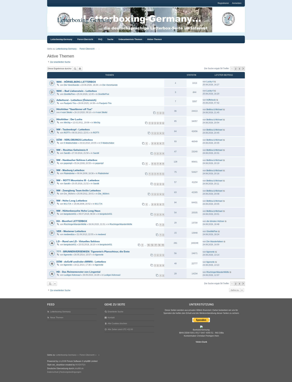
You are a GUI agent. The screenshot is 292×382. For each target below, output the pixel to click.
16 (152, 245)
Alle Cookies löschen (117, 323)
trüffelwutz (211, 100)
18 (159, 245)
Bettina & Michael (214, 109)
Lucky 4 (210, 81)
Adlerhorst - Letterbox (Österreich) (76, 100)
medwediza (69, 234)
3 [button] (239, 68)
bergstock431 (70, 214)
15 (148, 245)
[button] (243, 69)
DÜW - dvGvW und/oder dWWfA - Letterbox (81, 261)
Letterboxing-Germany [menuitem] (61, 39)
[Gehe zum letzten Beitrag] (215, 81)
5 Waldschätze (70, 143)
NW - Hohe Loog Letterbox (71, 200)
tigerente (68, 255)
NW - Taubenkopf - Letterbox (73, 129)
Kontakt (111, 317)
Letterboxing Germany (85, 20)
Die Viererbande (71, 85)
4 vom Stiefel (66, 112)
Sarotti (67, 153)
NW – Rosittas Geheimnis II (72, 150)
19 (163, 245)
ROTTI (67, 133)
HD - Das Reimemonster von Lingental (78, 271)
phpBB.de (79, 368)
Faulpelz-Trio (70, 103)
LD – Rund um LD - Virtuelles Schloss (78, 241)
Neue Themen (56, 317)
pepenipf (68, 163)
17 (155, 245)
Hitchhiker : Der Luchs (69, 119)
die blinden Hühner (215, 221)
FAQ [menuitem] (100, 39)
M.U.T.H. (68, 204)
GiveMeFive (69, 94)
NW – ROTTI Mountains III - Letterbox (77, 180)
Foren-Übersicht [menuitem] (85, 39)
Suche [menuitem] (110, 39)
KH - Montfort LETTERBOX (71, 221)
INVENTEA (80, 365)
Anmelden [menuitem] (236, 3)
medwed (102, 234)
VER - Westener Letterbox (71, 231)
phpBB (62, 361)
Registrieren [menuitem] (223, 3)
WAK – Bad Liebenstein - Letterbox (76, 91)
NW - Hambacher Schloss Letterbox (76, 160)
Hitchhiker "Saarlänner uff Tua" (74, 109)
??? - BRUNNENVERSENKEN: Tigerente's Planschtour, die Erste (93, 251)
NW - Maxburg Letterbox (70, 170)
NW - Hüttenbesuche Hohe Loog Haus (78, 210)
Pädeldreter (69, 173)
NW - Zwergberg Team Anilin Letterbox (78, 190)
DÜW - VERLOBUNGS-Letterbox (74, 139)
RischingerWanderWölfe (75, 224)
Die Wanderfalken (214, 241)
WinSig (67, 122)
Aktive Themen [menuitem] (154, 39)
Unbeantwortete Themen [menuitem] (130, 39)
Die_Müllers (103, 194)
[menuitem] (53, 372)
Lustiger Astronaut (72, 275)
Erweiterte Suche (115, 312)
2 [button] (235, 68)
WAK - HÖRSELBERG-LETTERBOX (76, 81)
